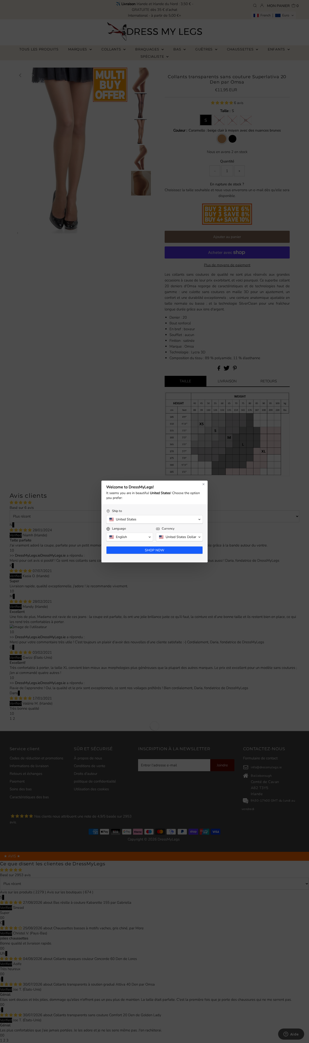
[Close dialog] (203, 484)
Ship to (117, 511)
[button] (154, 519)
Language (119, 529)
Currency (168, 529)
